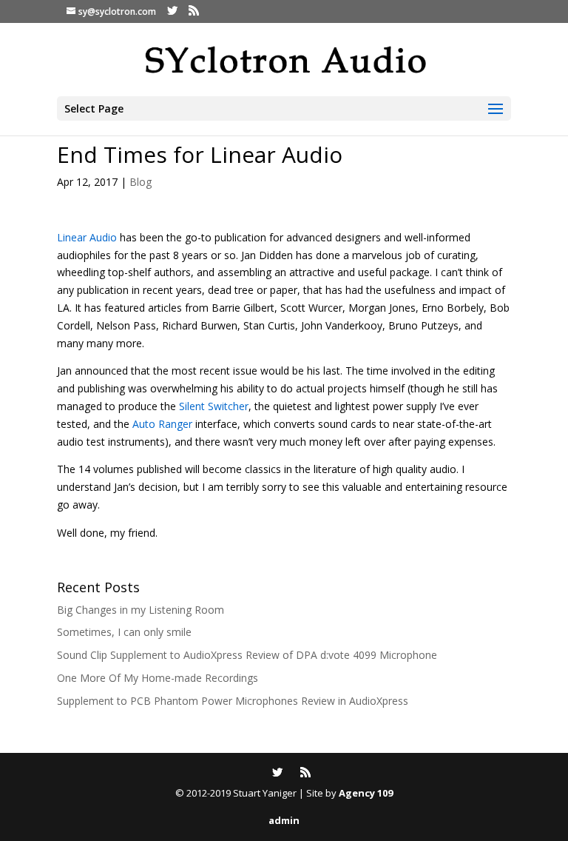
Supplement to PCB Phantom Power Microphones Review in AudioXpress (232, 701)
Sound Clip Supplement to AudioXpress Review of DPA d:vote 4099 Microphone (247, 655)
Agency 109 (366, 793)
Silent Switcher (213, 406)
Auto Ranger (162, 424)
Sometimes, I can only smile (124, 632)
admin (284, 820)
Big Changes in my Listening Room (140, 610)
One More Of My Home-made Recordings (157, 678)
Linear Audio (87, 237)
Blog (140, 182)
